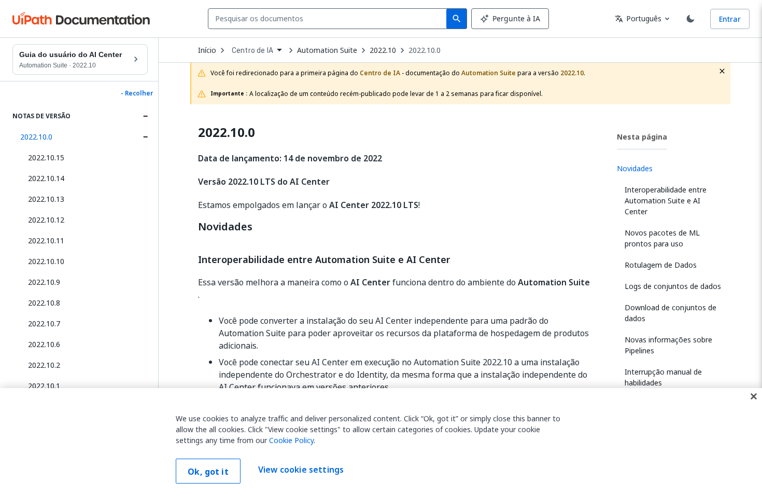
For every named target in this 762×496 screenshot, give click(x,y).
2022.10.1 (44, 385)
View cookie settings (301, 470)
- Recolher (137, 93)
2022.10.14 (46, 178)
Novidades (225, 226)
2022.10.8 (44, 302)
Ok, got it (208, 471)
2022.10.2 (44, 365)
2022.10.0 (36, 136)
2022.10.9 (44, 282)
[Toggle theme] (690, 18)
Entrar (730, 18)
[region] (381, 442)
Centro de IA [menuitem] (252, 50)
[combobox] (329, 18)
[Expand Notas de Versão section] (145, 116)
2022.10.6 (44, 344)
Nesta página (642, 136)
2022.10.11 (46, 240)
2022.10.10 (46, 261)
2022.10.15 (46, 157)
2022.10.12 (46, 219)
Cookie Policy (291, 440)
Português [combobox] (638, 18)
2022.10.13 (46, 199)
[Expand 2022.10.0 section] (145, 137)
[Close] (754, 396)
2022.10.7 (44, 323)
